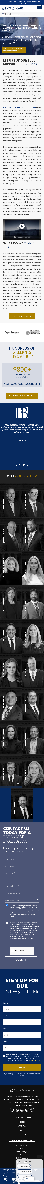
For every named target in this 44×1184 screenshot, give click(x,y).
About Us (22, 1126)
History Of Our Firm (22, 316)
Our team (7, 107)
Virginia (32, 107)
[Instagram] (32, 1110)
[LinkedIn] (27, 1110)
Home (22, 1122)
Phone (5, 1042)
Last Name (7, 1016)
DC (15, 107)
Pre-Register (24, 1)
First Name (7, 1003)
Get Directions (22, 1158)
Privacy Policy (22, 940)
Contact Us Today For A (13, 50)
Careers (22, 1130)
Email (5, 1029)
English (8, 14)
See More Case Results (22, 395)
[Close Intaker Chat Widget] (41, 1156)
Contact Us (22, 1134)
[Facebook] (12, 1110)
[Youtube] (22, 1110)
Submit (22, 1067)
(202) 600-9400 (17, 851)
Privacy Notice (34, 1060)
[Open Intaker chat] (19, 1183)
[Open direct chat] (38, 1156)
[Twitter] (17, 1110)
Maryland (21, 107)
